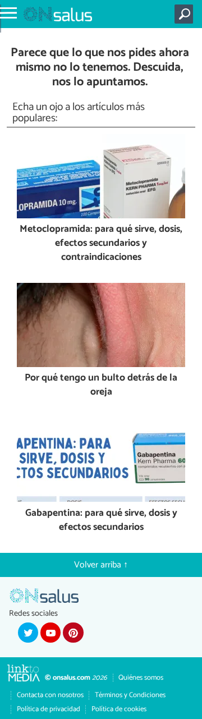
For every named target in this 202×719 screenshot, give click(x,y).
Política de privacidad (48, 709)
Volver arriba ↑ (101, 565)
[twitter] (28, 632)
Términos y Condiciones (130, 695)
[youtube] (50, 632)
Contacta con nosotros (50, 695)
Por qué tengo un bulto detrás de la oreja (101, 385)
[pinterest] (73, 632)
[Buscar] (186, 14)
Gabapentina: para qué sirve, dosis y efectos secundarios (101, 520)
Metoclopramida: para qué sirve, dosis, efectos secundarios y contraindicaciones (101, 243)
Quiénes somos (140, 678)
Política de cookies (118, 709)
